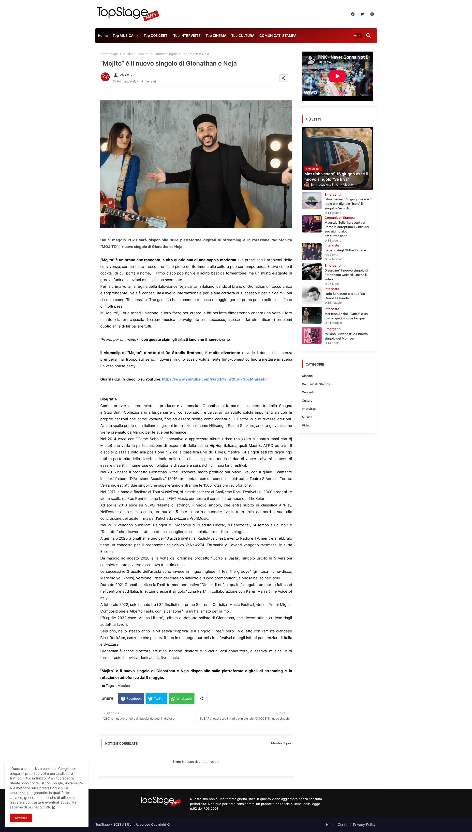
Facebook (134, 698)
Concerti (308, 392)
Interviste (309, 408)
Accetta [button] (21, 818)
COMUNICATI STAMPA (277, 35)
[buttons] (353, 14)
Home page (109, 54)
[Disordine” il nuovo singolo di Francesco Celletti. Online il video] (312, 271)
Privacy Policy (364, 824)
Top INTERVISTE (187, 35)
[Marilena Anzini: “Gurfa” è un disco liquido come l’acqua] (312, 315)
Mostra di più (281, 743)
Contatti (344, 824)
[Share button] (201, 698)
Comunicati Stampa (316, 384)
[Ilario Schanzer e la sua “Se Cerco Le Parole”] (312, 295)
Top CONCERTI (156, 35)
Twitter (159, 698)
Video (306, 425)
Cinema (307, 376)
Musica (127, 54)
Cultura (307, 400)
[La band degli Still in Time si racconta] (312, 251)
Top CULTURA (242, 35)
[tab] (102, 36)
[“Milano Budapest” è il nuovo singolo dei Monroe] (312, 335)
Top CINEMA (216, 35)
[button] (357, 35)
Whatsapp (184, 698)
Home (103, 35)
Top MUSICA (123, 35)
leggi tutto (43, 807)
